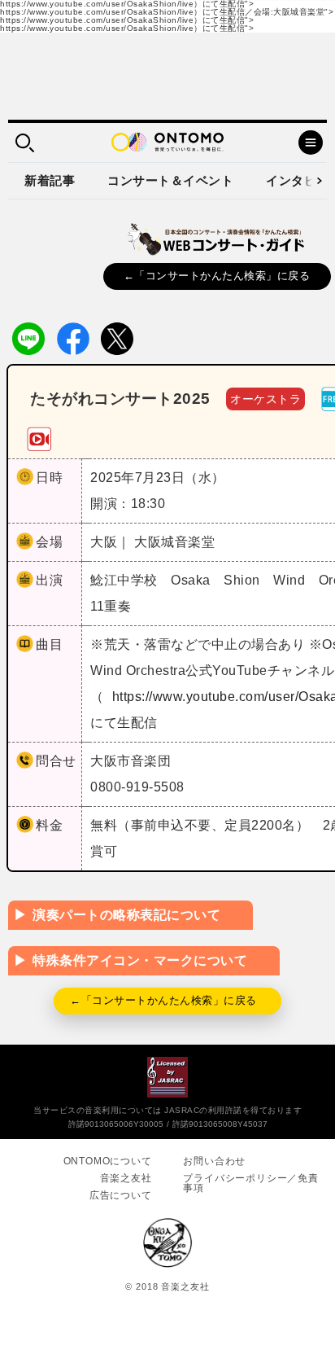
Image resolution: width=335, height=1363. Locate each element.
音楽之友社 (126, 1178)
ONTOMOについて (107, 1161)
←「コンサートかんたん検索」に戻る (217, 276)
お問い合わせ (214, 1161)
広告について (120, 1195)
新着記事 (49, 180)
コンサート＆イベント (170, 180)
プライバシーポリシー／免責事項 (250, 1183)
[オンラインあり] (39, 438)
